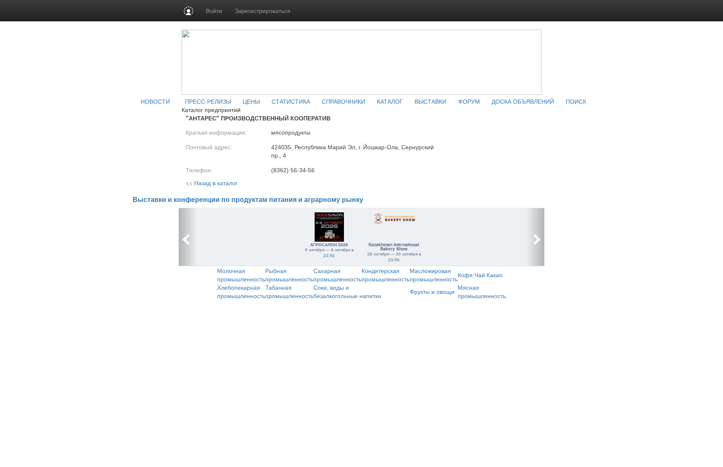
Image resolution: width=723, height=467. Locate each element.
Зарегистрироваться (262, 10)
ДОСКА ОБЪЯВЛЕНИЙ (523, 101)
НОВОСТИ (155, 101)
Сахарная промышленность (337, 274)
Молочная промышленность (241, 274)
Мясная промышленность (482, 291)
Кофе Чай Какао (480, 275)
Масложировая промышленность (434, 274)
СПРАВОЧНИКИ (343, 101)
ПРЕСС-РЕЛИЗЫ (208, 101)
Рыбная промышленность (289, 274)
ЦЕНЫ (251, 101)
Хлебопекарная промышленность (241, 291)
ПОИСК (576, 101)
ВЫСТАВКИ (430, 101)
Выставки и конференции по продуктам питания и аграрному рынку (248, 199)
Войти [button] (214, 10)
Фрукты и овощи (432, 291)
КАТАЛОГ (390, 101)
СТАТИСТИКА (291, 101)
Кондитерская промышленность (386, 274)
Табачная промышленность (289, 291)
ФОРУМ (469, 101)
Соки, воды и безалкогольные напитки (347, 291)
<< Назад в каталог (212, 183)
